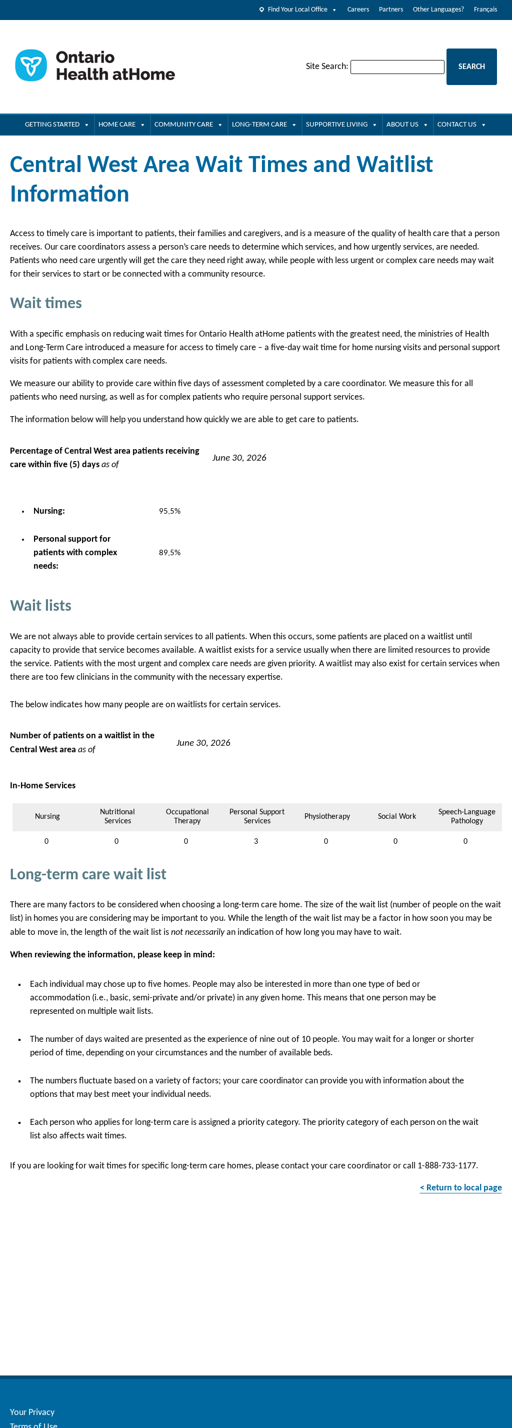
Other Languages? (438, 10)
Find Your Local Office (298, 10)
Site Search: (327, 67)
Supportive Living (337, 125)
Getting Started (52, 125)
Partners (391, 10)
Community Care (183, 125)
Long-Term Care (259, 125)
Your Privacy (32, 1412)
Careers (358, 10)
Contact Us (457, 125)
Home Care (117, 125)
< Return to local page (461, 1188)
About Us (402, 125)
